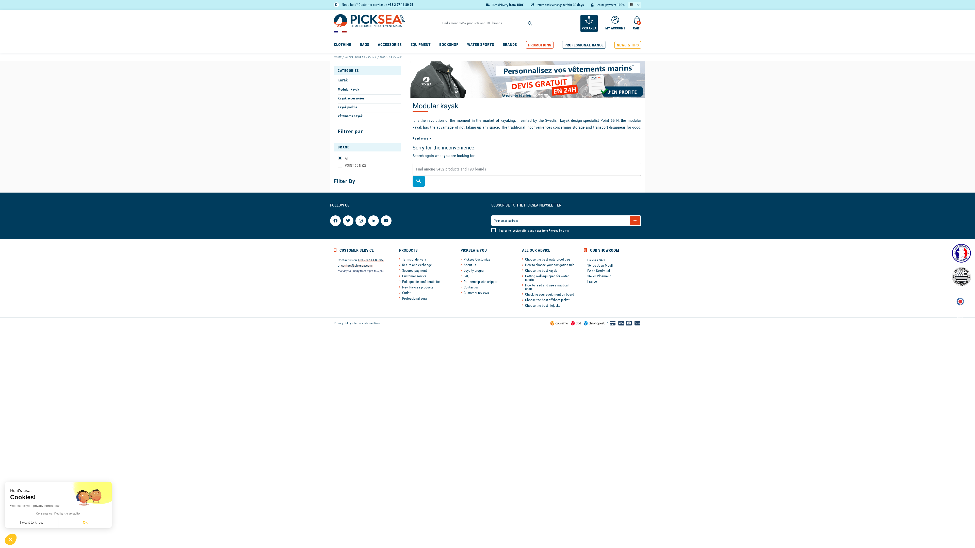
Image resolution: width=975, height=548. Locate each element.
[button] (540, 45)
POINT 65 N (355, 165)
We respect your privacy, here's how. (35, 506)
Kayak (343, 80)
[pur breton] (961, 277)
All (346, 158)
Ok (85, 522)
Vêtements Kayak (350, 116)
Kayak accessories (351, 98)
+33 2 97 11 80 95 (400, 5)
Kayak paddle (347, 107)
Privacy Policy (342, 323)
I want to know (31, 522)
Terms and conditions (367, 323)
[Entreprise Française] (961, 253)
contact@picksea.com (356, 265)
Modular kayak (348, 89)
